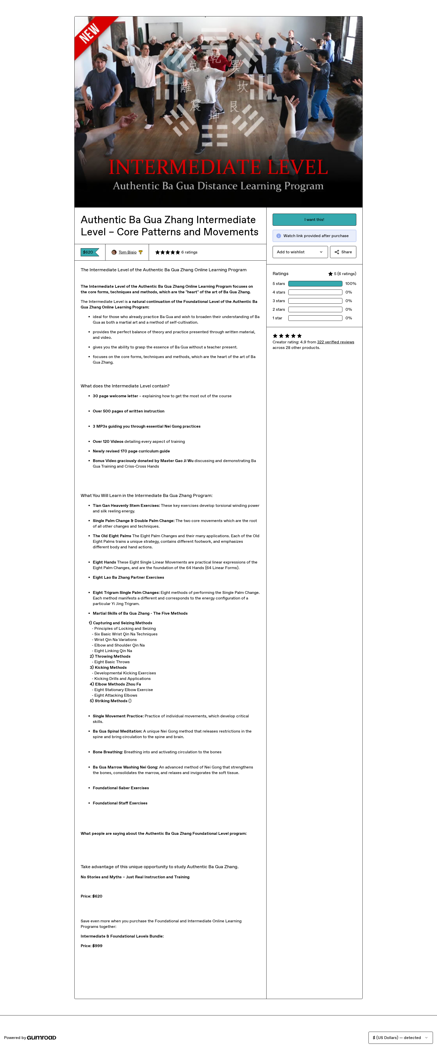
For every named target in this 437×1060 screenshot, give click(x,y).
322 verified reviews (335, 342)
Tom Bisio (131, 252)
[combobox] (300, 252)
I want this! (314, 219)
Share (346, 252)
